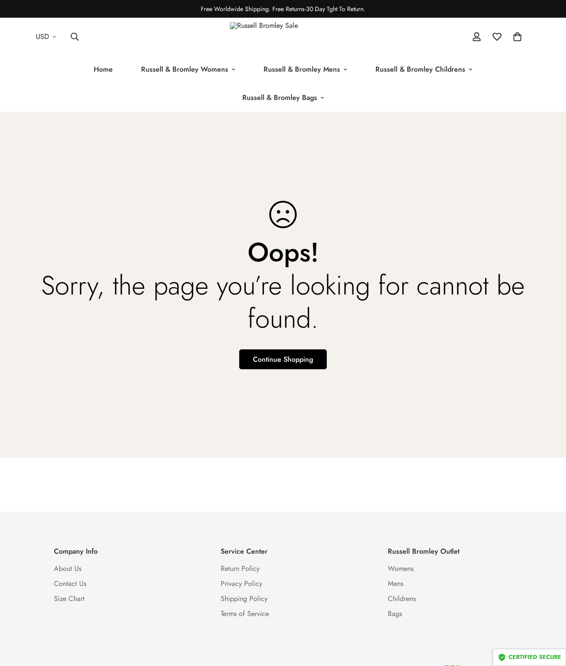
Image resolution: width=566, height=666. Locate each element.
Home (103, 69)
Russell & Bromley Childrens (420, 69)
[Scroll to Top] (549, 618)
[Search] (74, 36)
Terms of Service (245, 614)
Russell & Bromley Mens (302, 69)
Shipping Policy (244, 598)
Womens (400, 568)
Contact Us (70, 583)
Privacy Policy (241, 583)
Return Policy (240, 568)
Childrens (402, 598)
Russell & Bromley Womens (184, 69)
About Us (67, 568)
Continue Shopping (283, 359)
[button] (517, 37)
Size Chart (69, 598)
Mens (395, 583)
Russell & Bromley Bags (279, 97)
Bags (395, 614)
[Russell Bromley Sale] (283, 36)
